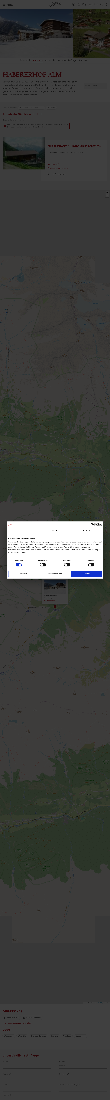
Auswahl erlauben (55, 574)
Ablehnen (23, 574)
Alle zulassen (86, 574)
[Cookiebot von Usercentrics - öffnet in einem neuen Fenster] (92, 524)
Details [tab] (55, 531)
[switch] (43, 566)
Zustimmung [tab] (23, 531)
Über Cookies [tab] (87, 531)
